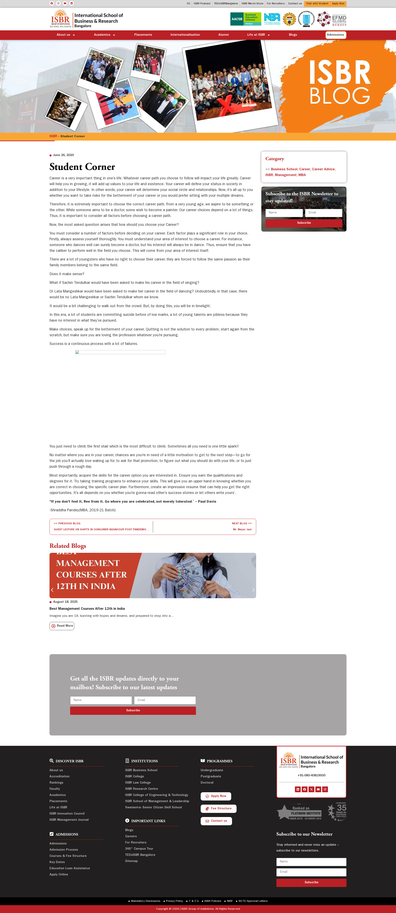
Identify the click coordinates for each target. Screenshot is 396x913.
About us (63, 35)
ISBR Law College (138, 783)
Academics (102, 35)
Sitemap (131, 861)
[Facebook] (52, 3)
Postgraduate (211, 776)
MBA (302, 175)
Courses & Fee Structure (68, 856)
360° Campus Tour (139, 849)
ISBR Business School (141, 770)
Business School (284, 170)
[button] (52, 590)
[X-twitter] (311, 789)
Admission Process (64, 850)
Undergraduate (212, 770)
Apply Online (59, 874)
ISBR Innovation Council (67, 814)
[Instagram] (58, 3)
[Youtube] (65, 3)
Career (304, 170)
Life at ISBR (256, 35)
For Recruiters (135, 842)
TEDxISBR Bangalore (140, 855)
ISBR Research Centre (141, 789)
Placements (143, 35)
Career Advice (323, 170)
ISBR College (134, 776)
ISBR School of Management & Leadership (157, 801)
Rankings (56, 783)
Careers (131, 836)
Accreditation (60, 776)
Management (286, 175)
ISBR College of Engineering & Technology (156, 795)
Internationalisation (185, 35)
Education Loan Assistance (70, 868)
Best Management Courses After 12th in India (87, 609)
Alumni (223, 35)
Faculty (55, 789)
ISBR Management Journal (69, 820)
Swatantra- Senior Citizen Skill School (153, 807)
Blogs (293, 35)
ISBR (53, 137)
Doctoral (207, 783)
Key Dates (57, 862)
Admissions (58, 844)
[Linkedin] (71, 3)
